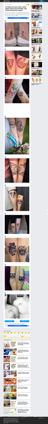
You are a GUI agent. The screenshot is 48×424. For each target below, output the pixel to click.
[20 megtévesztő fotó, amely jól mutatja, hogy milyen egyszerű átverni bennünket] (36, 49)
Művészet (10, 4)
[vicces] (13, 349)
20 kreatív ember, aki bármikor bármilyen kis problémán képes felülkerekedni (23, 351)
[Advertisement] (17, 109)
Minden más (8, 420)
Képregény (12, 419)
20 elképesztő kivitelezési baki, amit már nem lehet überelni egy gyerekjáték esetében (36, 36)
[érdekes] (15, 349)
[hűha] (15, 394)
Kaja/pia (10, 419)
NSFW (10, 421)
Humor (18, 408)
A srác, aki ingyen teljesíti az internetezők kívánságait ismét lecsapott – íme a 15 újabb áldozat (36, 19)
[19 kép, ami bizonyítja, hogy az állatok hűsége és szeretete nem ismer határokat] (10, 344)
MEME (4, 420)
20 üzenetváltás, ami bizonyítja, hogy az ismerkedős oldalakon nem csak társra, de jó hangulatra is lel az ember (23, 411)
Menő (7, 4)
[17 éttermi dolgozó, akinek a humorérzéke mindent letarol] (10, 359)
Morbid (11, 420)
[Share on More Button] (28, 18)
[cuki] (27, 4)
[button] (31, 1)
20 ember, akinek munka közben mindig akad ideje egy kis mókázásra (23, 380)
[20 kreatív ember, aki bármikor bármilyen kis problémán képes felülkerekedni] (10, 351)
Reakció (12, 421)
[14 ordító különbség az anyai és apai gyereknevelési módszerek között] (36, 24)
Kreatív (15, 419)
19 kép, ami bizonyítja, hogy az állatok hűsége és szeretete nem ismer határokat (23, 343)
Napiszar (16, 420)
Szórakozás (20, 356)
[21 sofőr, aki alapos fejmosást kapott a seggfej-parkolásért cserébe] (36, 64)
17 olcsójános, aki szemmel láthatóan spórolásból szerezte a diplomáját (36, 76)
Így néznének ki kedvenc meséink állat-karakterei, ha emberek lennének (36, 60)
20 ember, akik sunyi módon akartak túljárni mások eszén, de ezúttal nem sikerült (36, 44)
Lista (5, 4)
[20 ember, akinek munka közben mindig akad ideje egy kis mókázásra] (10, 381)
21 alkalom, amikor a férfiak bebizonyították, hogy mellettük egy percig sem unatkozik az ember (36, 11)
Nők (8, 421)
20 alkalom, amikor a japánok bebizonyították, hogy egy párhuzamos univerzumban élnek (23, 366)
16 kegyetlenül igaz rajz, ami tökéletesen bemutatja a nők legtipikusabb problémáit (36, 84)
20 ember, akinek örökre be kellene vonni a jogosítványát (23, 395)
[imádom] (28, 4)
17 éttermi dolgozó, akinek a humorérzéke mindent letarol (23, 358)
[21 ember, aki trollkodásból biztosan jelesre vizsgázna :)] (10, 389)
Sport (14, 421)
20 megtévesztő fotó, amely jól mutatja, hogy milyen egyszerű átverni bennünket (36, 52)
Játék (7, 419)
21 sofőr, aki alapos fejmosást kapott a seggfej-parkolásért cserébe (36, 68)
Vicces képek (23, 356)
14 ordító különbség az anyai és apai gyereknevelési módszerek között (36, 27)
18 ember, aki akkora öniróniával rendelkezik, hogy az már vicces (23, 373)
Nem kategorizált (6, 421)
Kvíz (16, 419)
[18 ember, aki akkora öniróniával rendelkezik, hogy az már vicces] (10, 374)
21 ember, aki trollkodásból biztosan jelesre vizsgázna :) (23, 388)
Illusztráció (5, 419)
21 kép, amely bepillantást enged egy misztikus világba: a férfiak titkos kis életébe (23, 403)
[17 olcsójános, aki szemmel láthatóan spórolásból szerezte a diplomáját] (36, 72)
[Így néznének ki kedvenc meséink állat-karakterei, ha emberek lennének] (36, 56)
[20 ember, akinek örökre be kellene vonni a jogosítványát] (10, 396)
